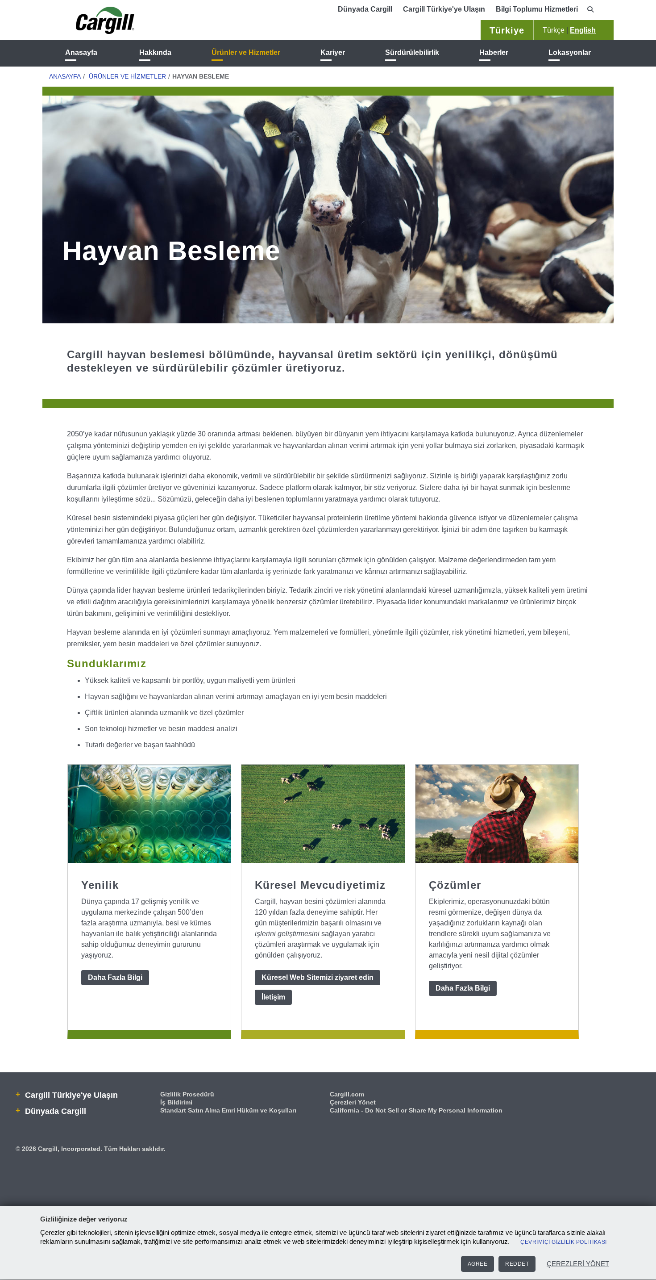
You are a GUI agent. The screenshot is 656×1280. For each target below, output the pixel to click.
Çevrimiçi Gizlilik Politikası (563, 1242)
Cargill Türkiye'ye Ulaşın (444, 9)
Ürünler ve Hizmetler (246, 52)
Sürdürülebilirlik (412, 52)
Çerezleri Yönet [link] (353, 1102)
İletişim (273, 997)
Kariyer (332, 52)
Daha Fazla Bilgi (115, 977)
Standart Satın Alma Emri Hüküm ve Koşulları (228, 1110)
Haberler (493, 52)
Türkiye (507, 30)
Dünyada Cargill (365, 9)
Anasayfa (81, 52)
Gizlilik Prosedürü (187, 1094)
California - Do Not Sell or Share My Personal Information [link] (416, 1110)
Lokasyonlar (569, 52)
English (583, 30)
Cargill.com (347, 1094)
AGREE (478, 1264)
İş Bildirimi (176, 1102)
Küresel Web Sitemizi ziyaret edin (318, 977)
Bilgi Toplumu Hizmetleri (537, 9)
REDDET (517, 1264)
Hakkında (155, 52)
